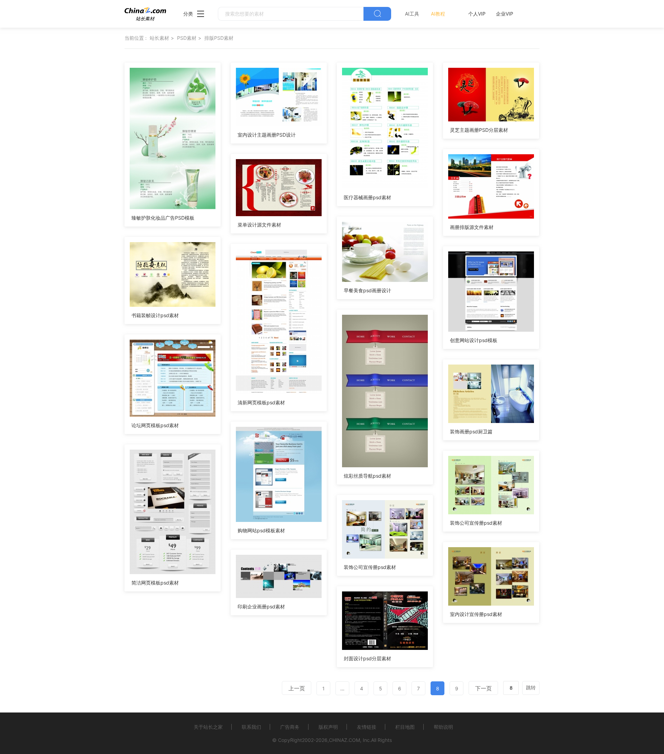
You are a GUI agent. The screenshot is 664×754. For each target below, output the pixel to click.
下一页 (483, 688)
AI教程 (438, 14)
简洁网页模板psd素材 (155, 583)
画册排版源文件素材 (472, 227)
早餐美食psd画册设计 (367, 290)
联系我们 (251, 727)
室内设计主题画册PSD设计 (267, 135)
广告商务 (289, 727)
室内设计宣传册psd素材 (476, 614)
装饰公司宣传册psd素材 (476, 523)
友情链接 (366, 727)
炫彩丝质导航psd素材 (367, 476)
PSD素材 (186, 38)
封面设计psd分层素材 (367, 658)
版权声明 (328, 727)
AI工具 (412, 14)
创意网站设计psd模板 (473, 340)
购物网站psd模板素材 (261, 530)
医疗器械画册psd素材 (367, 197)
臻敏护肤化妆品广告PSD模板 (162, 218)
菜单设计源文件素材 (259, 225)
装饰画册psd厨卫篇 (471, 431)
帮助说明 (443, 727)
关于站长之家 (208, 727)
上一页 (296, 688)
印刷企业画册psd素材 (261, 606)
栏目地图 (405, 727)
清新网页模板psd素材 (261, 402)
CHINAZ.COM (344, 740)
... (342, 688)
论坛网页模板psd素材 (155, 425)
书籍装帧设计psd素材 (155, 315)
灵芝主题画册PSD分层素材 (479, 130)
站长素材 (159, 38)
